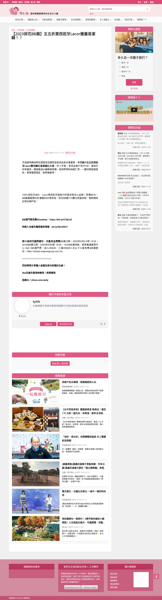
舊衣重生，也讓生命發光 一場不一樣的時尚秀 (84, 493)
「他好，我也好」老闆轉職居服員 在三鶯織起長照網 (84, 438)
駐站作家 (129, 19)
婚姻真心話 (32, 19)
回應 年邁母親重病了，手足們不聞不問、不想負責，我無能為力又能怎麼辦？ (134, 222)
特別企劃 (19, 19)
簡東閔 (120, 133)
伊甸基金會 (66, 445)
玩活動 (26, 2)
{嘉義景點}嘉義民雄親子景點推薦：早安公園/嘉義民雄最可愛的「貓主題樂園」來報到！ (83, 466)
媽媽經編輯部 (67, 386)
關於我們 (113, 573)
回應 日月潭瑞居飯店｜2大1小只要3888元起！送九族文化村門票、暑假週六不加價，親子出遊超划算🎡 (134, 161)
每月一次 (125, 62)
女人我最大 (105, 19)
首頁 (5, 2)
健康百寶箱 (61, 19)
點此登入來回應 (60, 363)
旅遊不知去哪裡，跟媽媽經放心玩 (79, 382)
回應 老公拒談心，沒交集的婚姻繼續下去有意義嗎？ (134, 181)
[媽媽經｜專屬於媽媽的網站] (35, 11)
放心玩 (33, 2)
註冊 (145, 2)
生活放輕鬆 (76, 19)
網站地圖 (113, 587)
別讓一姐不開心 (68, 417)
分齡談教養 (47, 19)
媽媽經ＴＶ (142, 19)
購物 (38, 2)
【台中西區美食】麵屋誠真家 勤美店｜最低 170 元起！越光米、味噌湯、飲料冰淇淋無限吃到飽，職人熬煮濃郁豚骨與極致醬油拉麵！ (84, 411)
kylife (46, 152)
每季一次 (125, 67)
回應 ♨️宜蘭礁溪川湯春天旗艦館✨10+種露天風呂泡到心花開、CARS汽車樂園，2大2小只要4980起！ (134, 200)
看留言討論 (70, 152)
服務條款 (113, 580)
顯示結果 (134, 88)
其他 (123, 76)
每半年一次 (126, 71)
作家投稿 (20, 30)
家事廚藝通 (90, 19)
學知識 (14, 2)
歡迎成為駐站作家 (72, 587)
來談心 (20, 2)
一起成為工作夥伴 (89, 587)
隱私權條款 (114, 584)
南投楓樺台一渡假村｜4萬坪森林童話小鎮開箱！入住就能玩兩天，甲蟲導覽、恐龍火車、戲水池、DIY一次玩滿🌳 (83, 520)
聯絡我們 (113, 577)
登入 (139, 2)
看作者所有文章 (65, 324)
